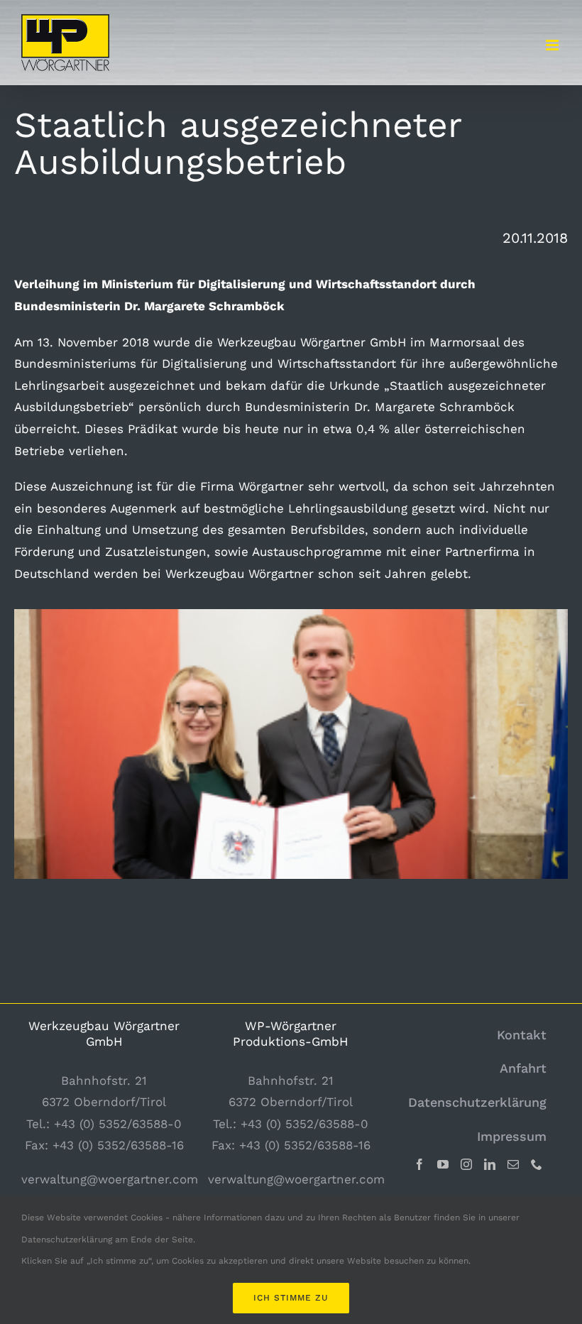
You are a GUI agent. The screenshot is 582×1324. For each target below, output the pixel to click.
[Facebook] (419, 1164)
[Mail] (513, 1164)
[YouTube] (443, 1164)
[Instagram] (466, 1164)
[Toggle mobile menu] (553, 45)
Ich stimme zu (291, 1298)
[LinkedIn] (489, 1164)
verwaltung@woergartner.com (109, 1179)
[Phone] (536, 1164)
